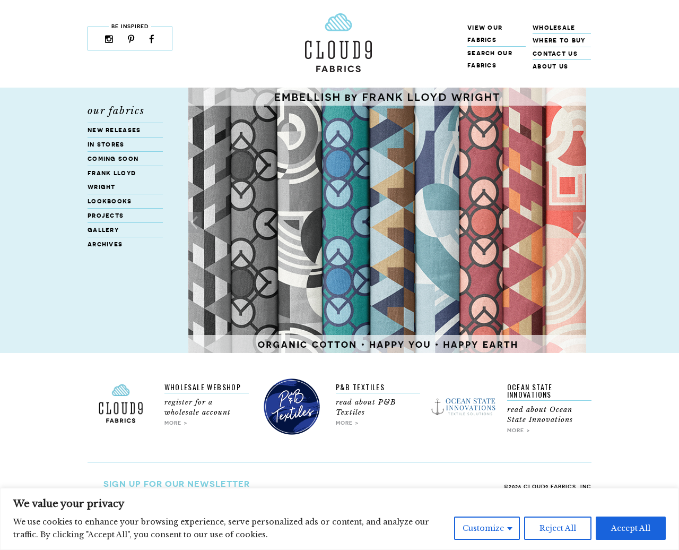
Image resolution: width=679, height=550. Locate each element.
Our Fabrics (116, 111)
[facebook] (152, 40)
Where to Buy (559, 40)
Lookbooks (110, 201)
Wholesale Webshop (202, 386)
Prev (195, 222)
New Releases (114, 130)
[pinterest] (131, 40)
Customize (483, 528)
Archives (105, 244)
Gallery (103, 230)
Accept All (630, 528)
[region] (339, 519)
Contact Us (555, 53)
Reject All (557, 528)
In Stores (106, 144)
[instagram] (109, 40)
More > (176, 422)
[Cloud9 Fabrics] (338, 70)
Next (579, 222)
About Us (550, 66)
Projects (106, 215)
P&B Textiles (360, 386)
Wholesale (554, 27)
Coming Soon (113, 158)
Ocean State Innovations (530, 390)
